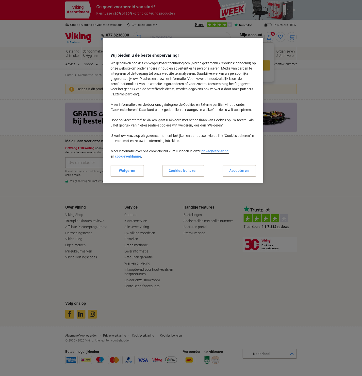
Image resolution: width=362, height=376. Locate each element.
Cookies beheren (183, 171)
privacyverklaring (215, 151)
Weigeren (127, 171)
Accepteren (239, 171)
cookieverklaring (128, 156)
